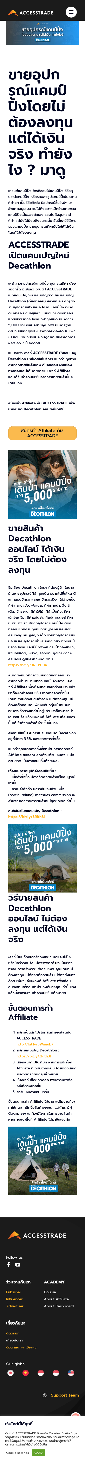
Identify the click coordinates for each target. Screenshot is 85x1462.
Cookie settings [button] (17, 1453)
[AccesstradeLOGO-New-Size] (30, 10)
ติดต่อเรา (12, 1333)
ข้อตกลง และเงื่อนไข (21, 1347)
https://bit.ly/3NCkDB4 (27, 665)
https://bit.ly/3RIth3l (26, 816)
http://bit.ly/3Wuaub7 (35, 1044)
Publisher (13, 1292)
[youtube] (17, 1264)
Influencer (14, 1299)
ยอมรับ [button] (38, 1453)
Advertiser (15, 1306)
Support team (65, 1395)
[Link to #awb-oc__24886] (71, 12)
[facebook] (8, 1264)
